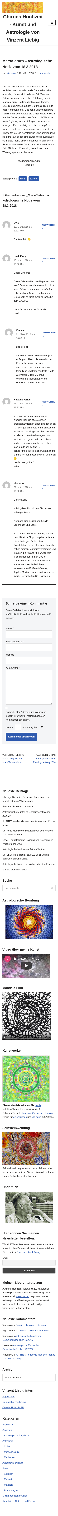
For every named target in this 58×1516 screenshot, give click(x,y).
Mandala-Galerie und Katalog (37, 1113)
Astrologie (7, 1441)
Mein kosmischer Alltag (14, 1495)
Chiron (7, 1446)
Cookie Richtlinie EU (13, 1407)
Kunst (5, 1468)
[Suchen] (52, 888)
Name (10, 628)
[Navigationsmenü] (52, 22)
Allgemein (7, 1424)
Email (5, 1258)
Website (10, 654)
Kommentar (13, 667)
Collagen (36, 1117)
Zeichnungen (20, 1117)
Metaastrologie (11, 1451)
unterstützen (22, 1296)
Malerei (8, 1479)
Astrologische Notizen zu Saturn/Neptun (23, 849)
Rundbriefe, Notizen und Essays (19, 1501)
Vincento (11, 73)
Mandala (8, 1484)
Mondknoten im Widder (14, 869)
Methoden (9, 1457)
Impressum (8, 1396)
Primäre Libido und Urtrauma (17, 806)
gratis (38, 1105)
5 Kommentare (44, 73)
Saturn (33, 179)
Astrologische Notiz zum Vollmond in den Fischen (28, 864)
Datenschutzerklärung (28, 1252)
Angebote (7, 1430)
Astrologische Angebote (16, 1435)
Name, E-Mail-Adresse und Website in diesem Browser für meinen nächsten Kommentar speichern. (26, 716)
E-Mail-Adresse (15, 641)
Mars (22, 179)
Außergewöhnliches (12, 1462)
